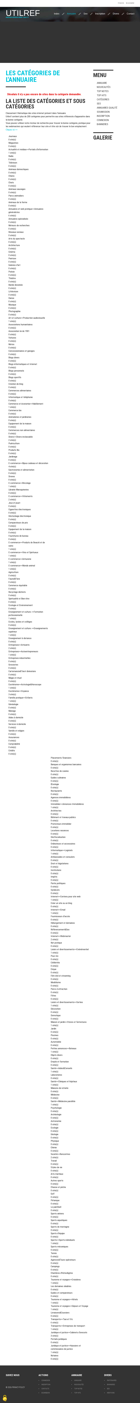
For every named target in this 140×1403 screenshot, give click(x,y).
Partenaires (111, 1380)
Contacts (45, 1389)
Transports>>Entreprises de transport (68, 1325)
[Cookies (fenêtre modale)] (5, 1398)
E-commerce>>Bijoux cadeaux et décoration (28, 463)
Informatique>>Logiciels (62, 850)
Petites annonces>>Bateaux (63, 1048)
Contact (130, 14)
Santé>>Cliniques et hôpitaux (64, 1081)
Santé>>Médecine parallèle (63, 1101)
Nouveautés (103, 87)
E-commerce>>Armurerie (19, 559)
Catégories (103, 99)
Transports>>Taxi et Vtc (62, 1319)
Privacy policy (18, 1387)
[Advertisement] (70, 42)
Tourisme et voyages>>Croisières (66, 1279)
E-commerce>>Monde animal (21, 565)
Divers (116, 14)
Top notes (103, 91)
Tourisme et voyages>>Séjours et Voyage (69, 1306)
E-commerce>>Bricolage (19, 483)
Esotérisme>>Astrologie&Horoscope (24, 684)
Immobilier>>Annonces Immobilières (67, 804)
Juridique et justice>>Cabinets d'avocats (69, 1332)
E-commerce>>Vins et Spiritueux (23, 552)
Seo (86, 14)
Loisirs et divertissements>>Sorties (67, 1002)
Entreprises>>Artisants (19, 644)
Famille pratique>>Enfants (20, 697)
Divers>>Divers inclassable (20, 436)
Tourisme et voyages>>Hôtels (64, 1299)
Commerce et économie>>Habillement (25, 403)
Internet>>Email (58, 909)
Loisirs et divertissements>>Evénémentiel (70, 949)
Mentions (110, 1393)
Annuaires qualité (107, 107)
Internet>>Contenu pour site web (66, 896)
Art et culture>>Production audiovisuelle (26, 317)
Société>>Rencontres (60, 1154)
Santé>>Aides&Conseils (61, 1068)
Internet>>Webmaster (61, 936)
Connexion (103, 120)
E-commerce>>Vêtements (20, 496)
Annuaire (71, 14)
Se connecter (130, 3)
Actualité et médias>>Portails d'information (28, 149)
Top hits (101, 95)
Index (56, 14)
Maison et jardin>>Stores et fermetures (69, 1022)
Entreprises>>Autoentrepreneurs (23, 651)
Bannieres (102, 124)
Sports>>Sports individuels (63, 1240)
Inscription (100, 14)
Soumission (103, 111)
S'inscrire (121, 3)
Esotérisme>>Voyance (18, 691)
